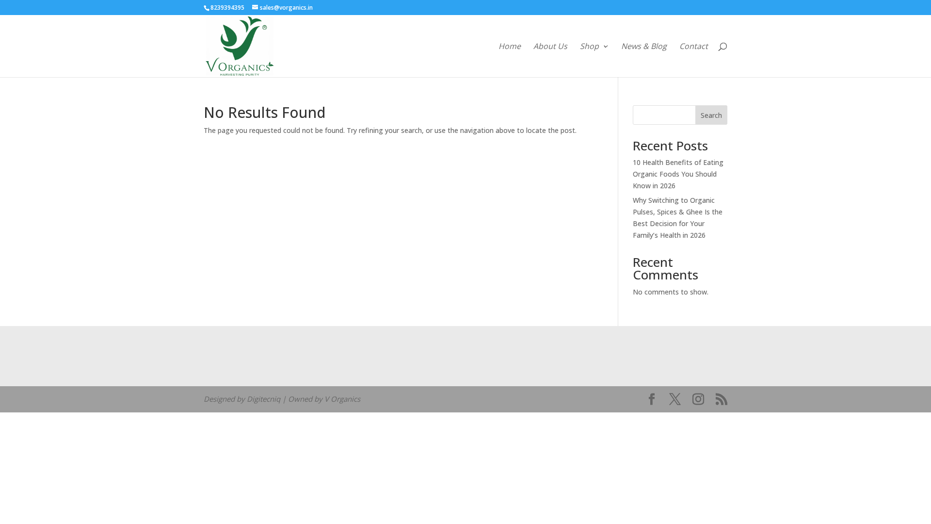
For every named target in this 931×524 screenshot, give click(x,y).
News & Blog (644, 47)
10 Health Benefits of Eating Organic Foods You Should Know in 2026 (678, 174)
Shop (589, 47)
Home (509, 47)
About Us (550, 47)
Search (711, 115)
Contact (693, 47)
